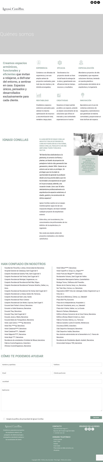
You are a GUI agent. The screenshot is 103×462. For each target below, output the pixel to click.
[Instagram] (98, 2)
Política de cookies (66, 460)
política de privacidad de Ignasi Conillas (29, 419)
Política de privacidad (47, 460)
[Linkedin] (92, 2)
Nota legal (57, 460)
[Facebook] (95, 2)
